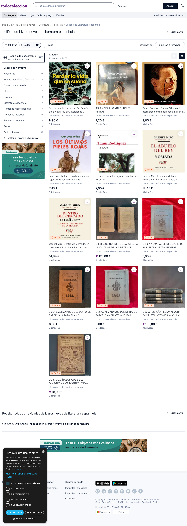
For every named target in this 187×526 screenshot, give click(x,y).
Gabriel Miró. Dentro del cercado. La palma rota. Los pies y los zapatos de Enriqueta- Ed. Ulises (70, 245)
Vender (60, 15)
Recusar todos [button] (34, 512)
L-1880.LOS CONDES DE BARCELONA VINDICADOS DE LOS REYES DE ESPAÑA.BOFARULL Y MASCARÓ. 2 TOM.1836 (117, 245)
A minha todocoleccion (167, 15)
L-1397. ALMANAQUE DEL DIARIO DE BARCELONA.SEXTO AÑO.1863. (162, 245)
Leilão (27, 44)
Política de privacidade (129, 502)
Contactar (70, 498)
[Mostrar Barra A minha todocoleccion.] (183, 15)
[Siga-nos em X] (116, 491)
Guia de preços (45, 15)
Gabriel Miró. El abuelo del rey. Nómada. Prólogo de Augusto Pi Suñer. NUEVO (160, 178)
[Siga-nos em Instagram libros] (104, 491)
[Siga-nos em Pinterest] (122, 491)
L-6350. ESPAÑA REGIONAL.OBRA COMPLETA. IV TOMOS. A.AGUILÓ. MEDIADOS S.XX (161, 313)
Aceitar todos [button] (14, 512)
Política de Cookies (151, 502)
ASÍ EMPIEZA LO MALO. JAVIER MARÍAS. (113, 110)
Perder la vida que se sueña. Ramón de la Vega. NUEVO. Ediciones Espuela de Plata (68, 110)
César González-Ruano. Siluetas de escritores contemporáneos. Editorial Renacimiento (162, 110)
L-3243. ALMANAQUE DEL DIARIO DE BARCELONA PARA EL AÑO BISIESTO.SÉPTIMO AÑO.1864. (70, 313)
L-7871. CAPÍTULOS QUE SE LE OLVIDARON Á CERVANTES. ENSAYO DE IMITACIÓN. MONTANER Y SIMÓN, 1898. (69, 381)
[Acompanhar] (87, 66)
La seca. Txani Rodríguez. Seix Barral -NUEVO (116, 178)
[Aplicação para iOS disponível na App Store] (102, 483)
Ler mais (17, 469)
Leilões (22, 15)
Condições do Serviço (105, 502)
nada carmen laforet (41, 423)
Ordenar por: (147, 44)
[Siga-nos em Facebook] (110, 491)
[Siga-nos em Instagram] (97, 491)
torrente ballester (63, 423)
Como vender (51, 488)
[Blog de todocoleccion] (140, 491)
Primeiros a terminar (169, 44)
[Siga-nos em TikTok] (134, 491)
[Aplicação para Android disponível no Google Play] (119, 483)
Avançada (122, 6)
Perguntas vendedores (76, 488)
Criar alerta (176, 31)
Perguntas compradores (76, 493)
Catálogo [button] (9, 15)
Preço (50, 44)
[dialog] (25, 485)
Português (104, 512)
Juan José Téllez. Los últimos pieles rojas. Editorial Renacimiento (69, 178)
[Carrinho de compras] (183, 6)
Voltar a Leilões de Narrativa (23, 138)
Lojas (32, 15)
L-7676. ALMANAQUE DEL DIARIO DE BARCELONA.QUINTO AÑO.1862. (116, 313)
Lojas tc (49, 493)
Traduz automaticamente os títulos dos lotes (22, 57)
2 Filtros (12, 44)
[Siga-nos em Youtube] (128, 491)
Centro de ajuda (74, 481)
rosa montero (81, 423)
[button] (25, 475)
